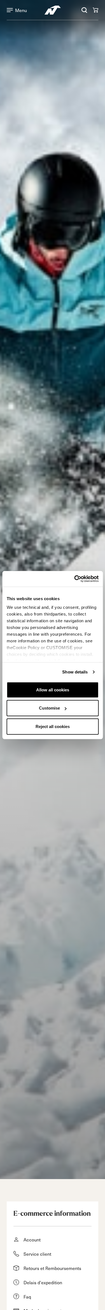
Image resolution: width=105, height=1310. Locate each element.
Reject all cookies (53, 726)
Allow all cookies (52, 689)
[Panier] (95, 10)
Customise (49, 708)
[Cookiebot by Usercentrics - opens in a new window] (75, 579)
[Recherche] (84, 10)
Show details (75, 672)
